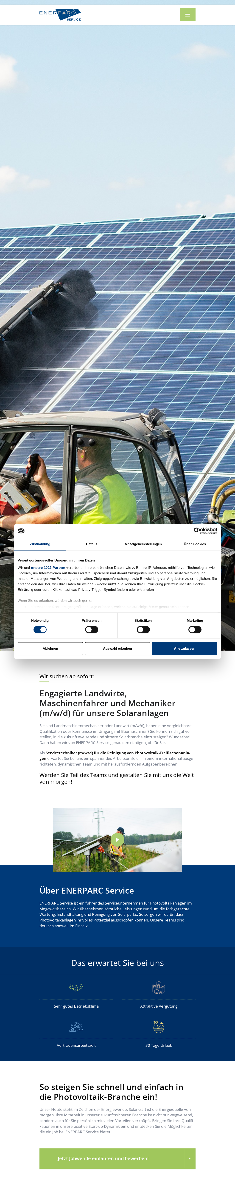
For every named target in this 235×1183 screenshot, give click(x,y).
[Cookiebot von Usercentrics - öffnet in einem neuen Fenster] (197, 530)
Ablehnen (50, 649)
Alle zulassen (184, 649)
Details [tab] (91, 544)
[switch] (89, 629)
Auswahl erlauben (117, 649)
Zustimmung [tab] (40, 544)
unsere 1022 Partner (48, 568)
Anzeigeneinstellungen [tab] (143, 544)
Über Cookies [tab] (195, 544)
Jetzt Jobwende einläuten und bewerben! (103, 1158)
